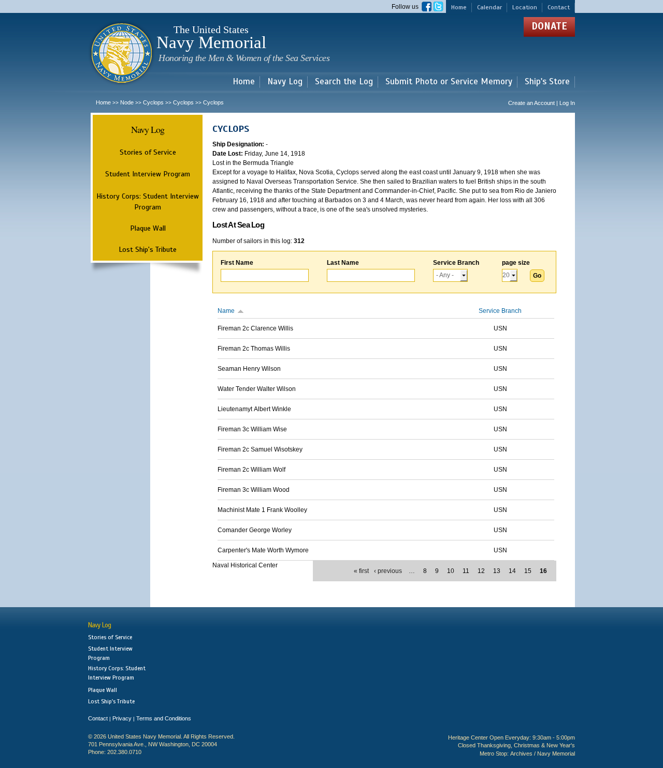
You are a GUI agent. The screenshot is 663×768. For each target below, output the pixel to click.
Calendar (489, 7)
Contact (558, 7)
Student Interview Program (147, 174)
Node (127, 102)
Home (459, 7)
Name (226, 310)
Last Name (343, 262)
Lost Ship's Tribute (148, 249)
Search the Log (344, 82)
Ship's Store (547, 82)
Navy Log (284, 82)
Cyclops (153, 102)
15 (527, 571)
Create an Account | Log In (541, 103)
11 (466, 571)
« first (361, 571)
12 (481, 571)
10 (450, 571)
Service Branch (456, 262)
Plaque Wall (148, 228)
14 (512, 571)
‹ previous (388, 571)
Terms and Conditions (163, 718)
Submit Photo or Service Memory (448, 82)
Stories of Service (148, 152)
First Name (237, 262)
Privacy (122, 718)
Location (524, 7)
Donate (549, 26)
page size (516, 262)
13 (496, 571)
